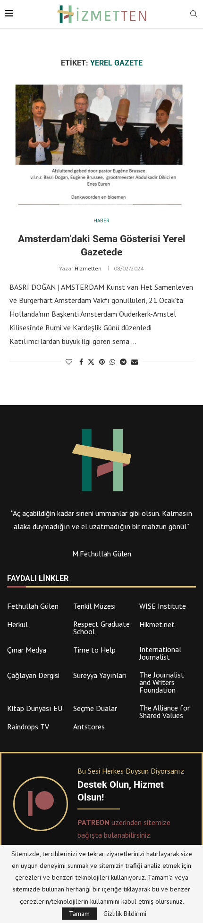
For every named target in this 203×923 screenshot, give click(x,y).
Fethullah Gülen (33, 606)
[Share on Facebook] (81, 362)
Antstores (89, 726)
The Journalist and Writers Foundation (161, 682)
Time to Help (94, 649)
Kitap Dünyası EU (34, 708)
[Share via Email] (134, 362)
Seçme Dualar (95, 708)
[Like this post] (69, 362)
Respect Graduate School (101, 627)
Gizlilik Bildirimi (124, 913)
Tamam (79, 913)
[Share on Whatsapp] (112, 362)
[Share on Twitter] (91, 362)
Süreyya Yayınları (100, 675)
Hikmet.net (157, 624)
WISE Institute (162, 606)
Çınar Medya (26, 649)
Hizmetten (88, 268)
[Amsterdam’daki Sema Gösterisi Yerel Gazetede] (101, 143)
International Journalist (160, 653)
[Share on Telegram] (123, 362)
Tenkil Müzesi (94, 606)
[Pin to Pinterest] (102, 362)
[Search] (193, 14)
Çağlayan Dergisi (33, 675)
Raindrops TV (28, 726)
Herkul (17, 624)
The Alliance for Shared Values (164, 711)
